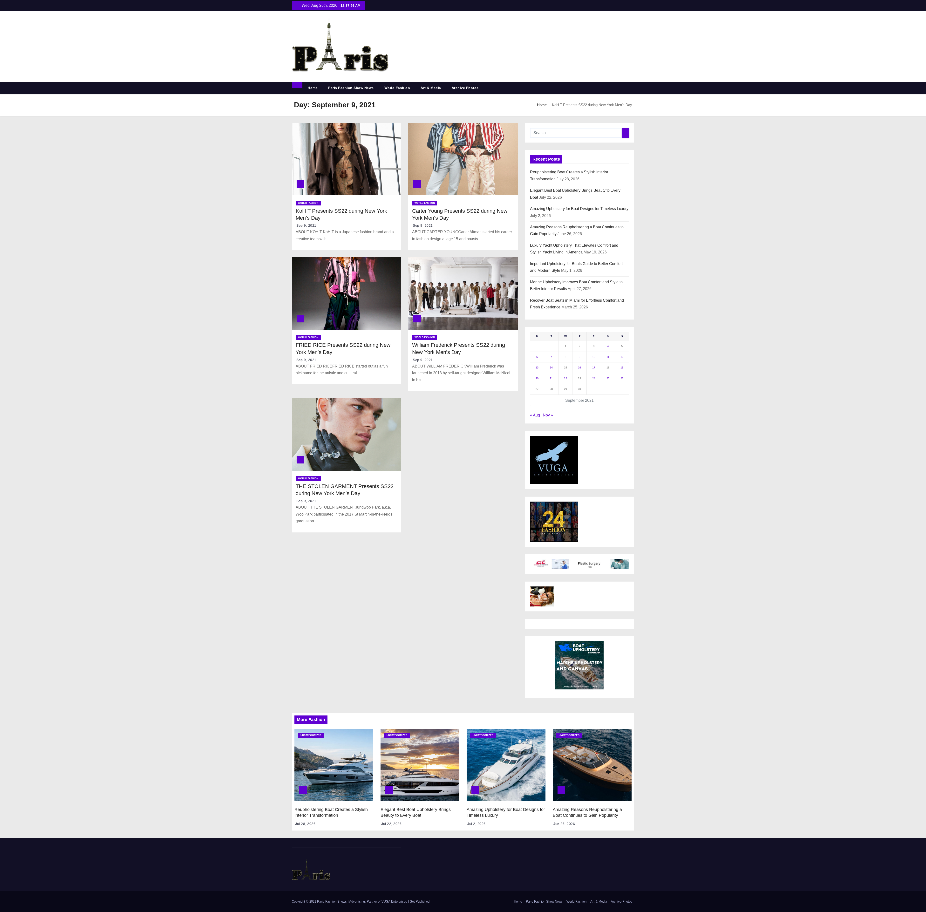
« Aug (535, 415)
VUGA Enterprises (394, 901)
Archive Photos (465, 88)
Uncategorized (310, 735)
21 (551, 378)
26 (621, 378)
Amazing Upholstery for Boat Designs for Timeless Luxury (579, 209)
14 (551, 367)
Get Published (419, 901)
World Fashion (397, 88)
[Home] (297, 85)
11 (607, 356)
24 (593, 378)
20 (537, 378)
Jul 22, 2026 (391, 824)
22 (565, 378)
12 (621, 356)
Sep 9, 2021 (306, 225)
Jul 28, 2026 (305, 824)
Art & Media (431, 88)
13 (537, 367)
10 (593, 356)
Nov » (548, 415)
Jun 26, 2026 (564, 824)
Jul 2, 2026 (476, 824)
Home (313, 88)
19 (621, 367)
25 (607, 378)
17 (593, 367)
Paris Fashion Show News (351, 88)
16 (579, 367)
